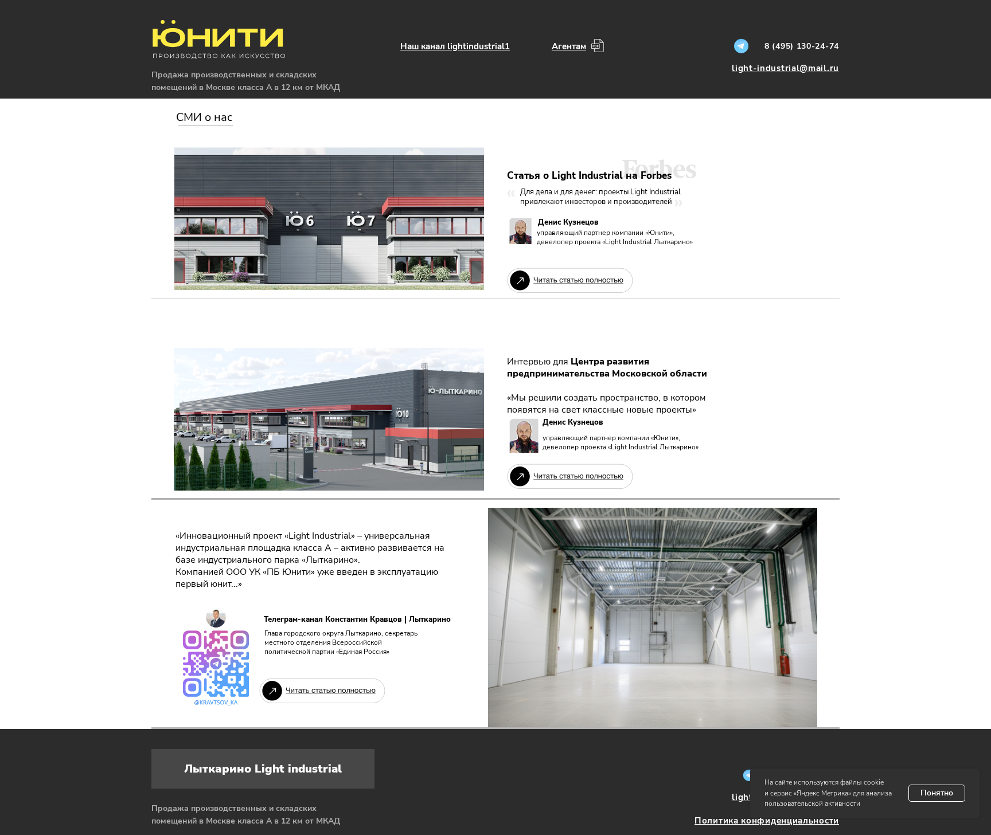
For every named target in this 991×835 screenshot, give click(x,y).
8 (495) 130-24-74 (801, 46)
